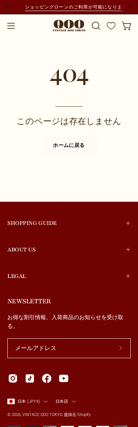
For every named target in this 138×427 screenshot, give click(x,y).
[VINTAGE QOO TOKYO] (69, 25)
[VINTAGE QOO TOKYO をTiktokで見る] (29, 378)
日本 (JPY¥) (29, 401)
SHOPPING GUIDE (32, 223)
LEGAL (16, 276)
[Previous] (9, 7)
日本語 (62, 401)
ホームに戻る (69, 145)
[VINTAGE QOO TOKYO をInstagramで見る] (12, 378)
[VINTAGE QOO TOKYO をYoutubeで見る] (63, 378)
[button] (95, 26)
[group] (69, 7)
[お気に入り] (111, 25)
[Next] (129, 7)
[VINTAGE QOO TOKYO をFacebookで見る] (46, 378)
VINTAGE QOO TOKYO (42, 414)
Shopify (83, 414)
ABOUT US (21, 250)
